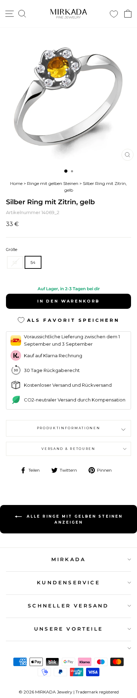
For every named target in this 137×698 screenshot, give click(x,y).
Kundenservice (68, 582)
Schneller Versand (68, 606)
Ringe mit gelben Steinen (52, 183)
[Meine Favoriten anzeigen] (114, 13)
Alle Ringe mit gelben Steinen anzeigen (74, 519)
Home (16, 183)
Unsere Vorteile (68, 629)
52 (15, 262)
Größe (11, 249)
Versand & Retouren (68, 449)
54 (33, 262)
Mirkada (68, 559)
